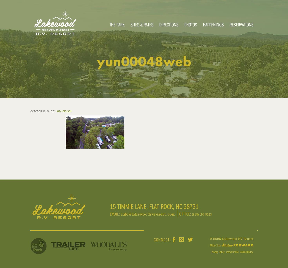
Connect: (162, 240)
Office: (185, 214)
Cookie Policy (246, 252)
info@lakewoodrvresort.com (148, 214)
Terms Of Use (232, 252)
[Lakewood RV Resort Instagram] (181, 239)
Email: (115, 214)
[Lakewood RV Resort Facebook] (174, 239)
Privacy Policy (218, 252)
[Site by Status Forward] (237, 245)
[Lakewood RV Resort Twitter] (190, 240)
